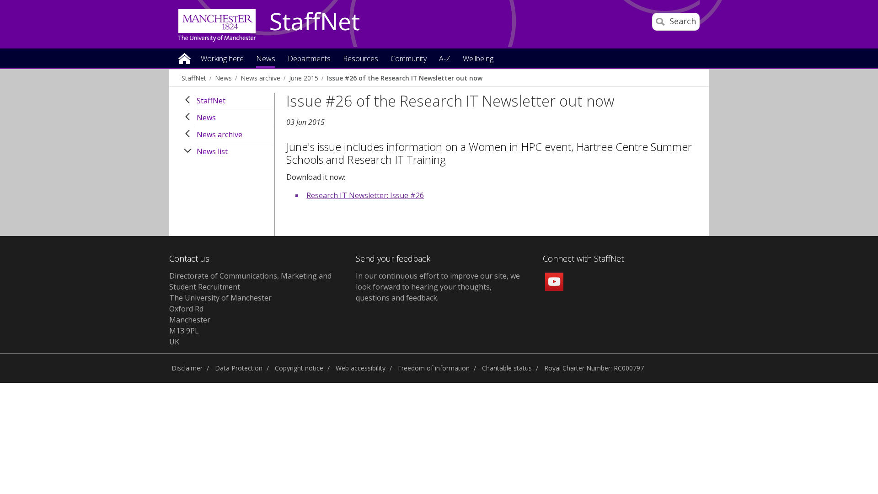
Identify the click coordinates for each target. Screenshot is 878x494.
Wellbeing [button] (478, 59)
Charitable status (507, 368)
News (223, 78)
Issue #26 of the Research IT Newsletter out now (404, 78)
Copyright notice (299, 368)
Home (184, 58)
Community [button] (409, 59)
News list (212, 151)
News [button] (265, 59)
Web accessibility (360, 368)
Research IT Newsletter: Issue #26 (365, 195)
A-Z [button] (444, 59)
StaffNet (314, 22)
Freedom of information (434, 368)
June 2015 (303, 78)
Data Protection (238, 368)
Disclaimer (187, 368)
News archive (260, 78)
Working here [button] (222, 59)
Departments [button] (309, 59)
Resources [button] (360, 59)
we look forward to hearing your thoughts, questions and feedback (438, 287)
